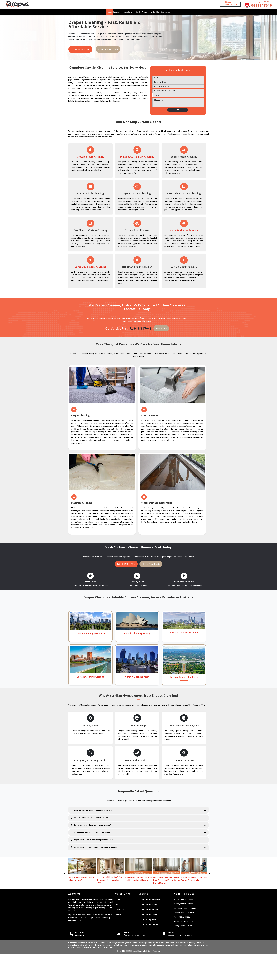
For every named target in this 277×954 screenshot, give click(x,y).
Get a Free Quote (109, 49)
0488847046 (261, 4)
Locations (128, 12)
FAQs (153, 12)
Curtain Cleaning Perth (137, 676)
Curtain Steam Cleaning (90, 156)
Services (116, 12)
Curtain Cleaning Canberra (184, 677)
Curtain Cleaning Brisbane (184, 632)
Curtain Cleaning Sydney (137, 633)
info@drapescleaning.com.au (134, 935)
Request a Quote (230, 4)
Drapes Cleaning (137, 951)
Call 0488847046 (82, 49)
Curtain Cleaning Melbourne (90, 633)
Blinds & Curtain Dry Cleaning (137, 156)
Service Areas (141, 12)
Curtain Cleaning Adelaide (90, 676)
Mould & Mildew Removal (184, 230)
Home (109, 12)
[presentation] (64, 873)
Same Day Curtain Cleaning (90, 266)
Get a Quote (161, 328)
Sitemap (119, 914)
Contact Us (165, 12)
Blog (158, 12)
